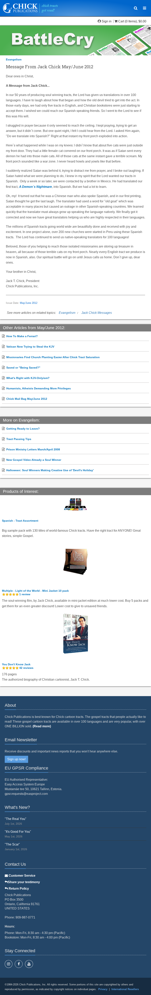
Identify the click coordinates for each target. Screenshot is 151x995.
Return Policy (18, 888)
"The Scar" (12, 844)
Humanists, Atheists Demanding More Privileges (38, 388)
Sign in (106, 21)
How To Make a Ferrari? (22, 336)
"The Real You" (15, 819)
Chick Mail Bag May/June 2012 (26, 398)
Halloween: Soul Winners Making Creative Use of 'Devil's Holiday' (50, 470)
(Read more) (42, 726)
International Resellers (125, 989)
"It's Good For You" (18, 831)
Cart (121, 21)
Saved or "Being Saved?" (23, 367)
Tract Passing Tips (18, 439)
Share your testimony (24, 882)
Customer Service (21, 875)
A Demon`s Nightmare (35, 186)
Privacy (102, 989)
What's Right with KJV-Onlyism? (28, 378)
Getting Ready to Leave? (23, 428)
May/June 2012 (28, 303)
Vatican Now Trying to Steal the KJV (30, 346)
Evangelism (13, 59)
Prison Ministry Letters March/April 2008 (33, 449)
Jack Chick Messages (96, 312)
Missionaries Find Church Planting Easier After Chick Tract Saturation (53, 357)
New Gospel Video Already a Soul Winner (33, 459)
